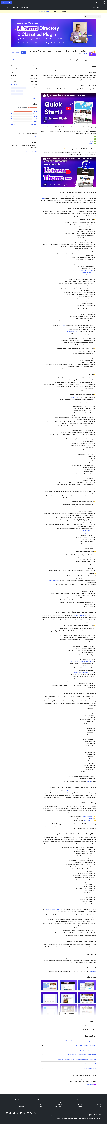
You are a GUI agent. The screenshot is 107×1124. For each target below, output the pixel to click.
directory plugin (19, 90)
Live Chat (91, 143)
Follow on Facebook (88, 816)
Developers (59, 1104)
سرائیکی (85, 1114)
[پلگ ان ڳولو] (85, 16)
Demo (92, 136)
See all (13, 124)
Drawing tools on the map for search (84, 672)
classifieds (14, 87)
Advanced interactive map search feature (82, 661)
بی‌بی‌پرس (21, 1104)
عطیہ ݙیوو (40, 1104)
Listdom (89, 781)
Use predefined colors (88, 272)
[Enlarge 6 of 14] (56, 993)
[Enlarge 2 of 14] (75, 981)
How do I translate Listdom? (88, 1068)
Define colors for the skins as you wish (83, 270)
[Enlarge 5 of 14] (75, 993)
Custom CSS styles (88, 530)
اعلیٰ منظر (34, 98)
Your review (33, 124)
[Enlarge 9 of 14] (56, 1006)
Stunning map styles (72, 331)
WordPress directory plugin (80, 615)
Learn (61, 1099)
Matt (22, 1102)
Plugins (80, 1104)
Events (41, 1102)
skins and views (82, 277)
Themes (80, 1102)
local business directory (17, 93)
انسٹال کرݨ (78, 60)
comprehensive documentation (81, 958)
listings (13, 90)
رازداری (99, 1106)
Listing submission (75, 397)
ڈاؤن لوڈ (23, 52)
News (99, 1102)
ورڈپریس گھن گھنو (7, 2)
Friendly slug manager (54, 580)
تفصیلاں (92, 60)
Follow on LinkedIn (89, 820)
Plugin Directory (97, 7)
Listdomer (70, 790)
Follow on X (91, 818)
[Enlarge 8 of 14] (75, 1006)
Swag (41, 1106)
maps (63, 325)
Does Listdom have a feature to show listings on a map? (80, 1041)
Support (92, 141)
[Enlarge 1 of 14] (93, 981)
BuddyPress (20, 1106)
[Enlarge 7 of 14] (93, 1006)
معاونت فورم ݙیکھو (33, 136)
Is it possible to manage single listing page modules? (82, 1050)
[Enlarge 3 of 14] (56, 981)
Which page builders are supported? (86, 1063)
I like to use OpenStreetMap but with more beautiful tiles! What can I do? (76, 1059)
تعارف (99, 1099)
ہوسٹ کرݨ (99, 1104)
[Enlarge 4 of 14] (93, 993)
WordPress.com (19, 1099)
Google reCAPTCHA (88, 533)
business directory (22, 87)
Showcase (79, 1099)
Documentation (90, 139)
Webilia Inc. (84, 53)
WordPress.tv (58, 1106)
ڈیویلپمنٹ (70, 60)
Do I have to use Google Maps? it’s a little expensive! (81, 1054)
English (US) (14, 84)
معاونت (13, 60)
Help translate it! (44, 11)
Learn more (93, 971)
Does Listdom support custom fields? (86, 1045)
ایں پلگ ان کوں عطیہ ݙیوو (31, 151)
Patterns (80, 1106)
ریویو (86, 60)
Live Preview (15, 52)
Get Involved (40, 1099)
